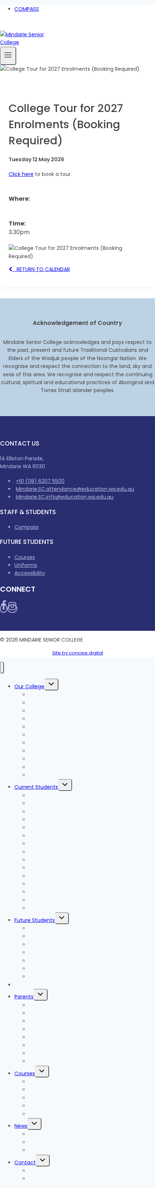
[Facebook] (3, 26)
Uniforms (25, 565)
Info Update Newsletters (59, 1142)
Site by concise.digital (77, 652)
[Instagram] (10, 26)
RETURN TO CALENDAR (41, 269)
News (20, 1125)
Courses (24, 557)
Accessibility (29, 573)
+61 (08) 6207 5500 (40, 481)
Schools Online (47, 775)
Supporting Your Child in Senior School (76, 1053)
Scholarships (44, 1114)
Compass (26, 527)
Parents (24, 996)
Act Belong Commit (54, 908)
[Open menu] (8, 56)
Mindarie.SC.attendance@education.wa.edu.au (75, 489)
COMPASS (26, 9)
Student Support (49, 883)
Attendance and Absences (62, 1037)
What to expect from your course (71, 944)
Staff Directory (47, 1178)
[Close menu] (2, 668)
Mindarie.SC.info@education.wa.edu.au (65, 496)
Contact (25, 1162)
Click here (21, 174)
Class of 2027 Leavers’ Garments (70, 835)
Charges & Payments (41, 984)
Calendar (40, 1061)
